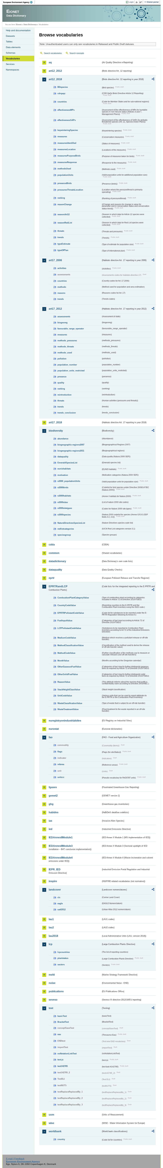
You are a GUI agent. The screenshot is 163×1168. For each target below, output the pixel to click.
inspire (53, 881)
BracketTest (63, 1022)
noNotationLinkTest (67, 1053)
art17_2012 (55, 308)
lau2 (51, 927)
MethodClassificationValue (70, 645)
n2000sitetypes (64, 508)
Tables (9, 41)
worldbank (55, 1131)
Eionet (18, 24)
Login (131, 2)
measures (62, 136)
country (61, 1139)
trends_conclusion (66, 413)
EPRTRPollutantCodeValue (70, 613)
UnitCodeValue (64, 695)
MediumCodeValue (66, 638)
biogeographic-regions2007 (70, 445)
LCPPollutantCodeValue (69, 628)
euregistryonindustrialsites (65, 720)
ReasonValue (63, 682)
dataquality (62, 456)
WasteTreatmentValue (67, 709)
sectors (61, 964)
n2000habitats (64, 496)
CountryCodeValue (66, 605)
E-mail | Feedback (15, 1158)
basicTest (62, 1016)
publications (56, 991)
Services (10, 64)
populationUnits (65, 175)
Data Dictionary (30, 24)
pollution (61, 358)
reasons (61, 293)
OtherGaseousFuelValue (69, 666)
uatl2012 (61, 909)
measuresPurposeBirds (69, 156)
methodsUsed (64, 168)
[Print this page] (137, 2)
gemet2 (53, 795)
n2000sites (62, 502)
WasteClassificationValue (69, 703)
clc (58, 897)
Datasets (10, 36)
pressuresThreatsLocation (70, 190)
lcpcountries (63, 952)
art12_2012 (55, 70)
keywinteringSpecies (67, 130)
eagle (60, 903)
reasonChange (64, 204)
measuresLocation (66, 149)
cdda (52, 544)
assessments (63, 316)
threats (60, 231)
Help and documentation (18, 30)
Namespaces (12, 69)
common (54, 553)
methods (61, 287)
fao (51, 737)
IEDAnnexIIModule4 (61, 857)
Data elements (13, 47)
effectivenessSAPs (66, 120)
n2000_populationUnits (68, 481)
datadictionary (57, 561)
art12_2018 (55, 79)
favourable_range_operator (70, 328)
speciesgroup (64, 535)
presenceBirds (64, 183)
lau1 (51, 919)
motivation (62, 475)
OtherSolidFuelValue (67, 674)
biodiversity (56, 430)
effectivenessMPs (65, 110)
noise (52, 983)
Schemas (10, 53)
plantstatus (62, 958)
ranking (61, 198)
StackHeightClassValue (68, 689)
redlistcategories (65, 529)
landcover (55, 889)
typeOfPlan (62, 250)
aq (50, 62)
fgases (53, 787)
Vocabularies (13, 58)
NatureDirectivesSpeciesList (71, 523)
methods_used (64, 352)
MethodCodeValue (66, 653)
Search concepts (77, 53)
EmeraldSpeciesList (67, 462)
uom (51, 1114)
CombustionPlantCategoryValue (73, 597)
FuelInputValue (64, 620)
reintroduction (64, 395)
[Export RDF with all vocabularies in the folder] (153, 79)
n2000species (64, 514)
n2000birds (62, 487)
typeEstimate (63, 244)
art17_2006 (55, 260)
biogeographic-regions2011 (70, 451)
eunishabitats (64, 469)
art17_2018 (55, 422)
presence (61, 376)
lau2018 (53, 936)
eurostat (54, 729)
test (51, 1008)
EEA (19, 2)
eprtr (51, 578)
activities (61, 268)
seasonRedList (64, 223)
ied (50, 829)
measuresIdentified (66, 143)
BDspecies (62, 87)
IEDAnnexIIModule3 (61, 846)
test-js (60, 1059)
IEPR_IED (54, 869)
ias (50, 820)
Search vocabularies (53, 53)
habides (53, 812)
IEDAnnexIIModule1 (61, 837)
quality (60, 382)
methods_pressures (67, 340)
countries (62, 102)
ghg (51, 804)
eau (59, 1034)
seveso (53, 999)
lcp (50, 944)
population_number (67, 365)
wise (51, 1123)
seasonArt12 (63, 214)
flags (59, 751)
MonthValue (63, 660)
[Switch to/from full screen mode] (141, 2)
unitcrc (60, 777)
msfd (52, 974)
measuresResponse (67, 162)
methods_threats (65, 346)
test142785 (62, 1066)
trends (60, 237)
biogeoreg (62, 322)
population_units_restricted (71, 370)
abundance (62, 438)
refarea (60, 764)
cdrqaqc (61, 93)
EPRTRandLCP (58, 586)
